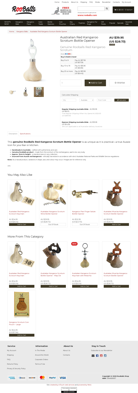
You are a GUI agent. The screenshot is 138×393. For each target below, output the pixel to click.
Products (65, 2)
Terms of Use (40, 364)
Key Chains (72, 23)
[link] (97, 355)
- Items (123, 10)
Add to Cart (96, 83)
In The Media (40, 350)
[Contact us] (93, 355)
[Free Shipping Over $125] (62, 14)
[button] (120, 83)
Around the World (41, 355)
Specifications (25, 134)
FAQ (91, 2)
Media (97, 2)
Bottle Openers (51, 23)
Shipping (83, 2)
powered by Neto (84, 385)
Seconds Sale (128, 23)
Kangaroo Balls (19, 23)
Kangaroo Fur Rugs (92, 23)
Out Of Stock (53, 224)
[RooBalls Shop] (24, 15)
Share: (63, 54)
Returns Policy (12, 364)
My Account (126, 2)
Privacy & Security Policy (16, 369)
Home (57, 2)
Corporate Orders (41, 359)
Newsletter (106, 2)
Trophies (81, 23)
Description (13, 134)
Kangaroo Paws (30, 23)
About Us (74, 2)
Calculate (122, 100)
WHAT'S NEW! (7, 23)
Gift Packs (103, 23)
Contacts (116, 2)
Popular (112, 23)
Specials (120, 23)
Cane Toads (40, 23)
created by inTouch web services (62, 385)
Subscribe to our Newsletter (101, 350)
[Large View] (12, 92)
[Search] (106, 8)
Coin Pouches (62, 23)
